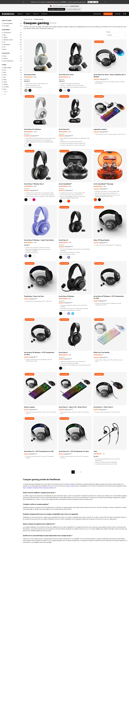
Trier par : (108, 32)
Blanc (5, 79)
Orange (6, 84)
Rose (5, 75)
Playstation (30, 487)
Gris (5, 77)
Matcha (6, 91)
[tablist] (29, 14)
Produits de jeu (28, 19)
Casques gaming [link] (38, 19)
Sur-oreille (6, 26)
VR (4, 47)
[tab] (97, 14)
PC (4, 42)
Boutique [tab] (19, 13)
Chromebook (7, 32)
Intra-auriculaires (8, 23)
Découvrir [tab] (35, 13)
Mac (5, 35)
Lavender (6, 87)
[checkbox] (2, 23)
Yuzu (5, 94)
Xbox (5, 49)
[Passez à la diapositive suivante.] (105, 2)
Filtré (5, 56)
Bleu (5, 72)
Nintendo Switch (8, 40)
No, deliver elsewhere (72, 9)
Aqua (5, 89)
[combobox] (116, 35)
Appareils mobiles (48, 487)
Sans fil (6, 58)
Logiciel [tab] (28, 13)
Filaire (67, 486)
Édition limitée (7, 67)
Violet (5, 82)
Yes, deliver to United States (56, 9)
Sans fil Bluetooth (8, 61)
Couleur (4, 64)
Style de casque (6, 20)
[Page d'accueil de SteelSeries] (9, 14)
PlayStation (7, 44)
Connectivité (6, 53)
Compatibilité (6, 29)
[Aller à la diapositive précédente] (23, 2)
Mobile (5, 37)
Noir (5, 70)
